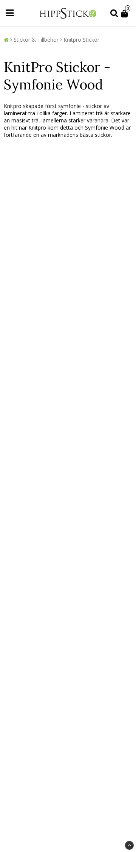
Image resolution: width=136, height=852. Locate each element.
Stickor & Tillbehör (36, 39)
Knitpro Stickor (81, 39)
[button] (125, 13)
